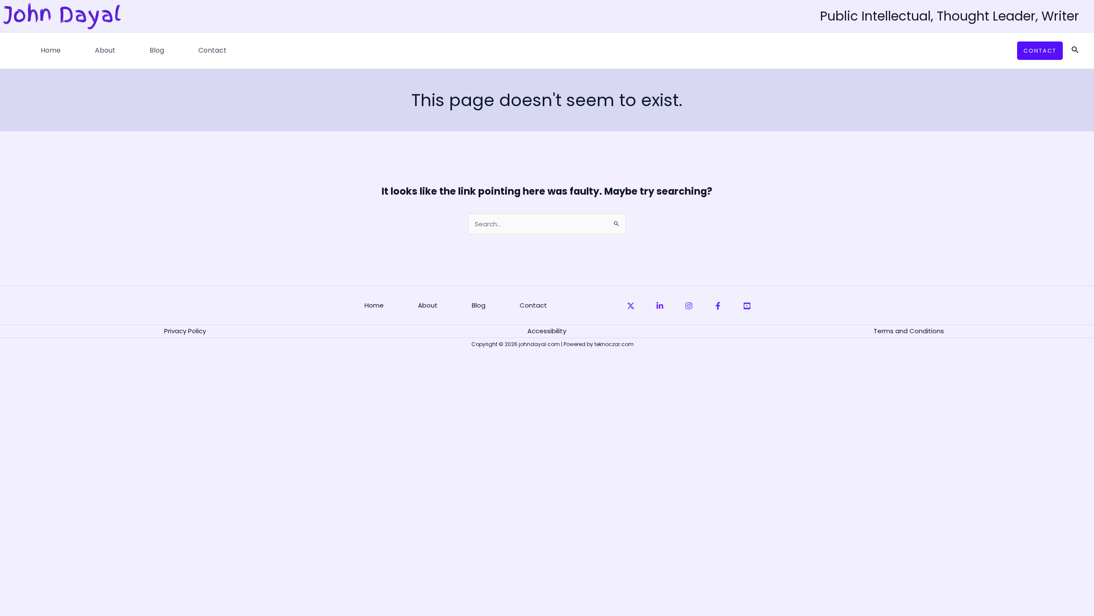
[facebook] (718, 306)
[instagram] (689, 306)
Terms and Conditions (908, 330)
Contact (212, 50)
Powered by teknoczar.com (599, 344)
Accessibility (546, 330)
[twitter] (631, 306)
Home (51, 50)
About (105, 50)
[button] (1040, 50)
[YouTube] (747, 306)
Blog (157, 50)
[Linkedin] (660, 306)
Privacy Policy (185, 330)
